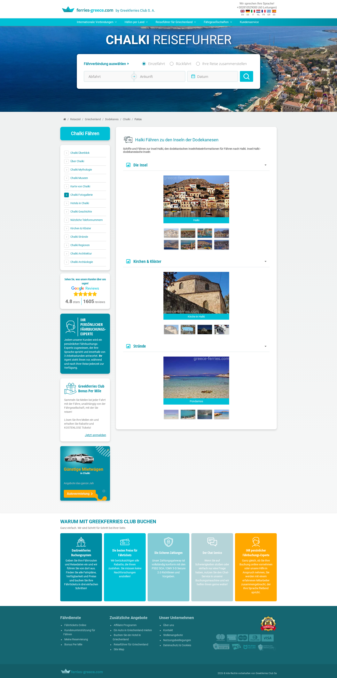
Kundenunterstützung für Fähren (79, 632)
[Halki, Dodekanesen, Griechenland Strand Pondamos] (171, 414)
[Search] (246, 76)
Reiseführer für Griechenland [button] (174, 22)
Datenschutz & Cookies (177, 645)
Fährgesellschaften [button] (216, 22)
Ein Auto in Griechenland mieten (133, 630)
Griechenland (93, 119)
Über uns (168, 625)
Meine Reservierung (76, 639)
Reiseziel (75, 119)
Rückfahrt (183, 63)
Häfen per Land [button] (135, 22)
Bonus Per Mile (73, 644)
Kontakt (168, 630)
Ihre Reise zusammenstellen (224, 63)
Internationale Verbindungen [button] (95, 22)
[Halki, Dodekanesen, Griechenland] (171, 233)
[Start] (64, 119)
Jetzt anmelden (95, 435)
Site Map (119, 649)
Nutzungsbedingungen (177, 640)
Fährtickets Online (75, 625)
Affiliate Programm (125, 625)
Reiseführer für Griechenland (131, 644)
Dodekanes (112, 119)
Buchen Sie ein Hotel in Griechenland (127, 637)
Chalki (126, 119)
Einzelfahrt (156, 63)
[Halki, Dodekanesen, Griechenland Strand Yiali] (188, 414)
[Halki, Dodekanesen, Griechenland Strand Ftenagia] (205, 414)
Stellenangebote (173, 635)
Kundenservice (249, 22)
